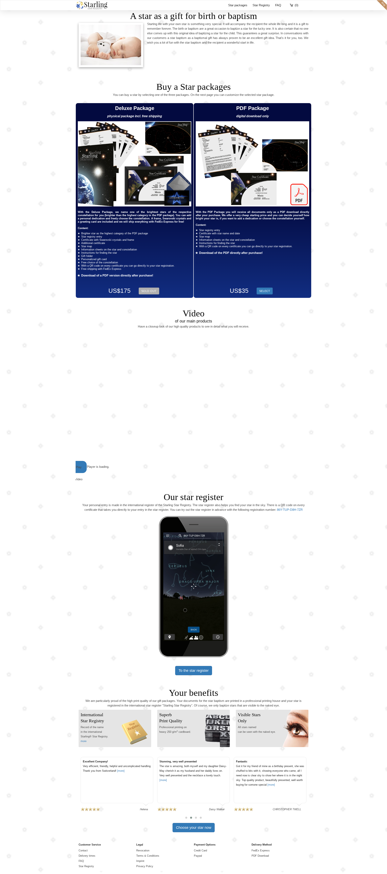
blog (382, 5)
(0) (296, 5)
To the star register (194, 671)
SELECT (264, 291)
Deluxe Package (134, 108)
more (83, 741)
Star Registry (261, 5)
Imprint (140, 860)
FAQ (278, 5)
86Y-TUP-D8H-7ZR (290, 509)
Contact (83, 850)
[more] (121, 770)
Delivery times (87, 855)
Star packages (237, 5)
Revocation (142, 850)
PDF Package (252, 108)
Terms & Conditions (147, 855)
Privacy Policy (144, 866)
